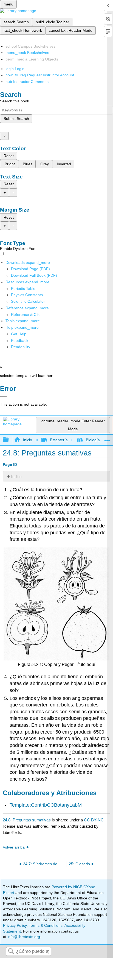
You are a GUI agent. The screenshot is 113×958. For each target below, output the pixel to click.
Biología (93, 440)
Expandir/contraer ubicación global (107, 438)
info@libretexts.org (23, 936)
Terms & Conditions (46, 925)
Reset (9, 156)
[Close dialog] (3, 396)
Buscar (11, 951)
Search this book (14, 101)
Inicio (27, 440)
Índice (16, 476)
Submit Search (16, 118)
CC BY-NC (94, 820)
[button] (19, 340)
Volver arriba (14, 847)
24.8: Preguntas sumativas (27, 820)
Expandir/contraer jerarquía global (9, 440)
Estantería (59, 440)
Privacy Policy (15, 925)
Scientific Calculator (28, 301)
